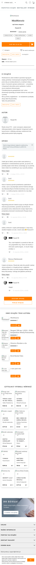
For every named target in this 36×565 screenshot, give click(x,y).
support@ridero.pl (15, 552)
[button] (27, 50)
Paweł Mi (18, 28)
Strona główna (9, 2)
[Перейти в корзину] (33, 2)
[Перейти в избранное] (30, 2)
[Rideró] (2, 2)
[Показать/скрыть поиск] (26, 2)
